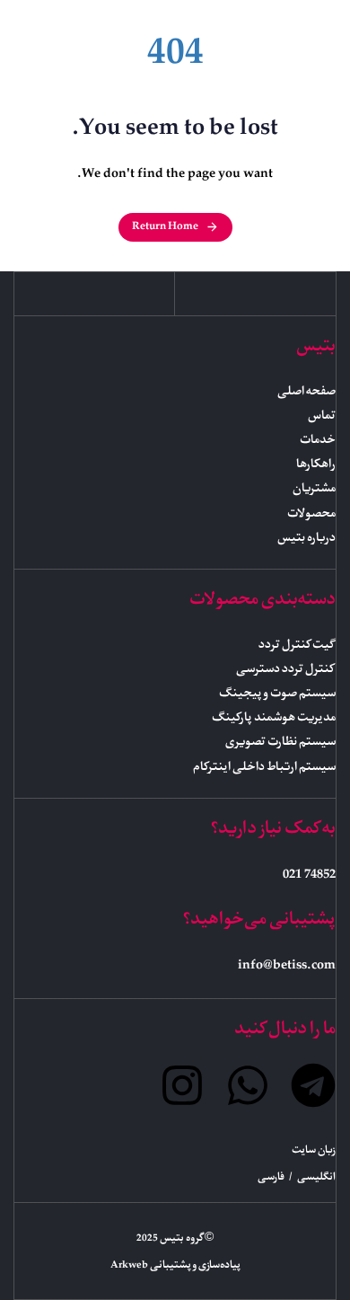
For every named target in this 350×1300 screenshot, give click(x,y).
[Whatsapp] (247, 1085)
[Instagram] (182, 1085)
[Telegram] (313, 1085)
